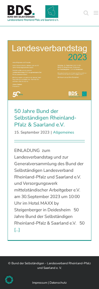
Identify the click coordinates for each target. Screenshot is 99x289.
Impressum (39, 283)
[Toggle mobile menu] (96, 13)
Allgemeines (63, 132)
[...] (17, 230)
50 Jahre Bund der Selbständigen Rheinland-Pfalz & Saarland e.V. (45, 117)
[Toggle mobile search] (86, 13)
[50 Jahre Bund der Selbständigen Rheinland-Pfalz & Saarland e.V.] (49, 70)
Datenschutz (58, 283)
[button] (9, 280)
